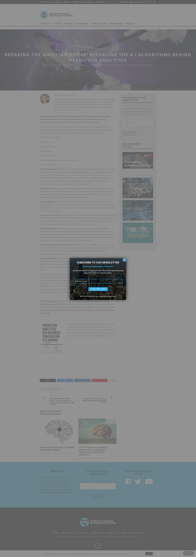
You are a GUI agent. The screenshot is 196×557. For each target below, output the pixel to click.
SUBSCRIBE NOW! (98, 289)
